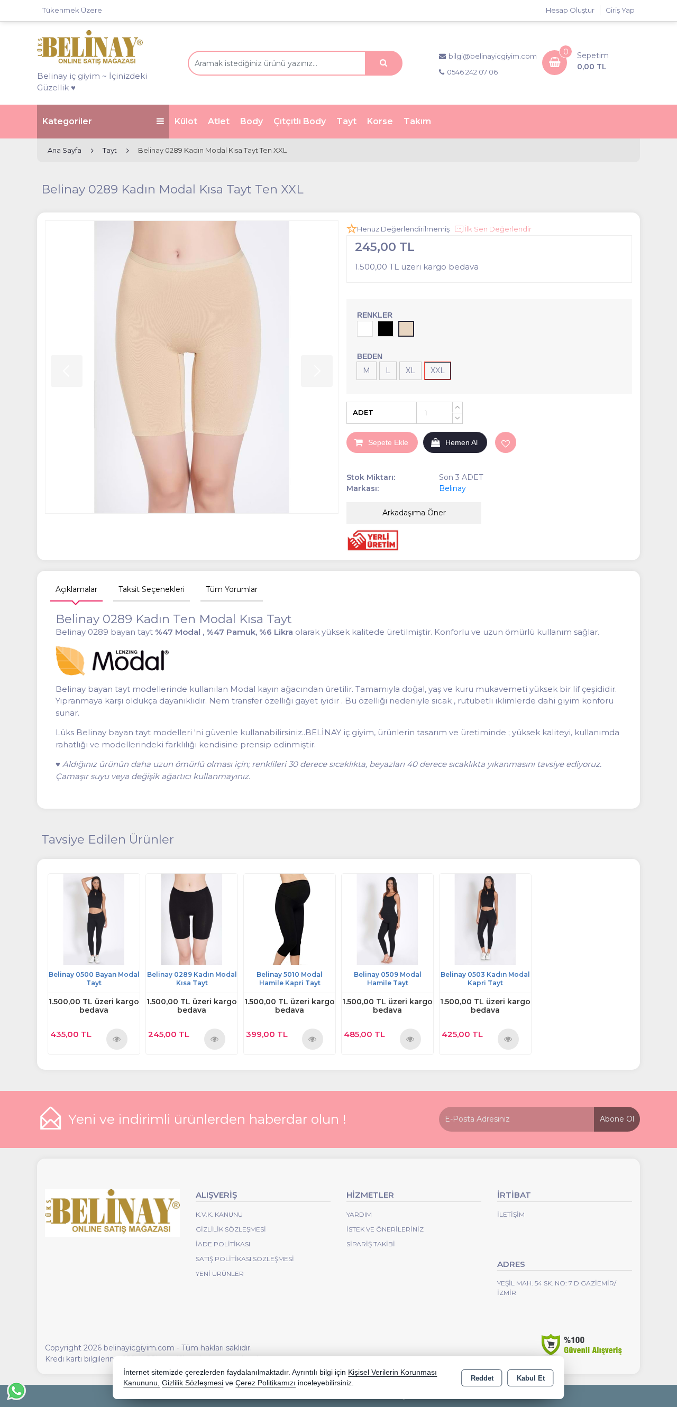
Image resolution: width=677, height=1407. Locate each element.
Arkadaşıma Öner (414, 512)
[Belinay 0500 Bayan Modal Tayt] (94, 919)
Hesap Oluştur (570, 10)
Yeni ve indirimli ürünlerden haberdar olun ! (207, 1119)
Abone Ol (617, 1119)
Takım (417, 121)
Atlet (219, 121)
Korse (380, 121)
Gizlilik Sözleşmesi (231, 1229)
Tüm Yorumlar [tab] (232, 589)
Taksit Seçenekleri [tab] (151, 589)
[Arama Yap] (383, 63)
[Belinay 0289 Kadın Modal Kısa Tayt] (191, 919)
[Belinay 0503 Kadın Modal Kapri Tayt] (485, 919)
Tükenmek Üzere (72, 10)
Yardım (359, 1214)
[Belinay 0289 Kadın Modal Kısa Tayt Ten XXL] (191, 367)
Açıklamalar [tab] (76, 589)
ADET (363, 412)
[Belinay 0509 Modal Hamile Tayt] (387, 919)
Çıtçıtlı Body (299, 121)
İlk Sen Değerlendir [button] (498, 229)
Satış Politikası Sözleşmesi (245, 1259)
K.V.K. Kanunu (219, 1214)
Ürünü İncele (117, 1038)
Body (251, 121)
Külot (186, 121)
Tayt (346, 121)
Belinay (452, 488)
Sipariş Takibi (370, 1244)
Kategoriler (67, 121)
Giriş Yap (620, 10)
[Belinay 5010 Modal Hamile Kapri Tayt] (289, 919)
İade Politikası (223, 1244)
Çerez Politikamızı (265, 1383)
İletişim (511, 1214)
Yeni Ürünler (220, 1274)
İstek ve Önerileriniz (385, 1229)
